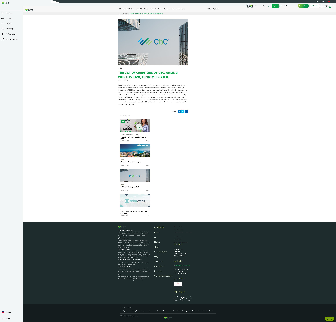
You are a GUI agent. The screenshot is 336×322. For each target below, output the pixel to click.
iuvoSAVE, (123, 134)
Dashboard (9, 13)
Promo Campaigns (134, 134)
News (126, 13)
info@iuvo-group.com (182, 265)
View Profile (331, 6)
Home (119, 13)
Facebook (176, 298)
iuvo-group (32, 10)
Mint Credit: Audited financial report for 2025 (134, 212)
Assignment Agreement (181, 242)
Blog (263, 6)
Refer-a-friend (159, 266)
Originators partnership (163, 276)
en (330, 1)
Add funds (305, 6)
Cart (322, 6)
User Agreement (178, 236)
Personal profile (325, 6)
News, (127, 134)
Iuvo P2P (8, 23)
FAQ (156, 237)
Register (275, 6)
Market (257, 6)
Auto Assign (9, 29)
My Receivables (11, 34)
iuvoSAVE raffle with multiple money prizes (134, 138)
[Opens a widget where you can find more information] (329, 319)
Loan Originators (179, 230)
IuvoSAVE (9, 18)
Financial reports (160, 252)
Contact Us (158, 261)
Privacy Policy (178, 239)
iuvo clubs (158, 271)
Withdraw (316, 6)
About (156, 247)
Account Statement (12, 39)
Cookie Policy (177, 311)
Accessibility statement (164, 311)
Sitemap (184, 311)
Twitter (182, 298)
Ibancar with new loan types (131, 162)
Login (268, 6)
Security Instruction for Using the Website (201, 311)
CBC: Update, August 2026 (130, 187)
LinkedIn (188, 298)
